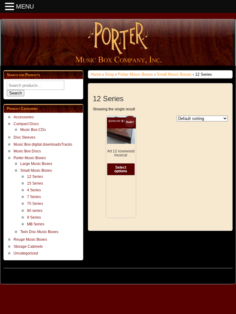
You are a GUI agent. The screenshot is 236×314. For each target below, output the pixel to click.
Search (15, 93)
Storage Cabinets (28, 246)
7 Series (34, 197)
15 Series (35, 183)
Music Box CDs (33, 130)
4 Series (34, 190)
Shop (109, 74)
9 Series (34, 217)
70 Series (35, 203)
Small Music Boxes (174, 74)
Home (96, 74)
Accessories (24, 117)
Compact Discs (26, 124)
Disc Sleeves (24, 137)
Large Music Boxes (36, 164)
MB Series (35, 224)
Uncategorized (26, 253)
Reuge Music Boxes (30, 239)
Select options (120, 169)
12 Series (35, 176)
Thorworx (225, 274)
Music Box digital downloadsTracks (43, 144)
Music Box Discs (27, 151)
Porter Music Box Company (28, 274)
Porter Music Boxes (135, 74)
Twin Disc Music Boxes (39, 232)
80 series (34, 211)
